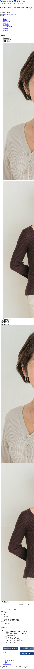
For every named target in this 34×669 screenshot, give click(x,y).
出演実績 (6, 25)
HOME (5, 20)
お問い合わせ (7, 30)
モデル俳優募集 (8, 26)
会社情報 (6, 28)
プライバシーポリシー (10, 660)
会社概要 (6, 662)
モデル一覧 (6, 21)
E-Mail (2, 15)
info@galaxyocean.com (10, 14)
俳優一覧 (6, 23)
